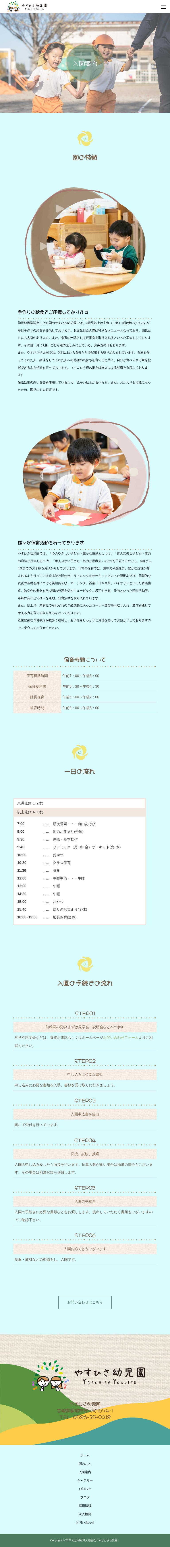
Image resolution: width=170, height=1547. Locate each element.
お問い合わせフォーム (121, 1037)
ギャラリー (85, 1480)
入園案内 (85, 1472)
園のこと (85, 1463)
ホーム (85, 1455)
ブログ (85, 1497)
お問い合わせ (85, 1522)
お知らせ (85, 1489)
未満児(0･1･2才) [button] (30, 803)
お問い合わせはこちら (85, 1302)
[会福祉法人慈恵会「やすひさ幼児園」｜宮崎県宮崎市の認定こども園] (26, 6)
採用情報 (85, 1505)
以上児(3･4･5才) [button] (30, 812)
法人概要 (85, 1514)
